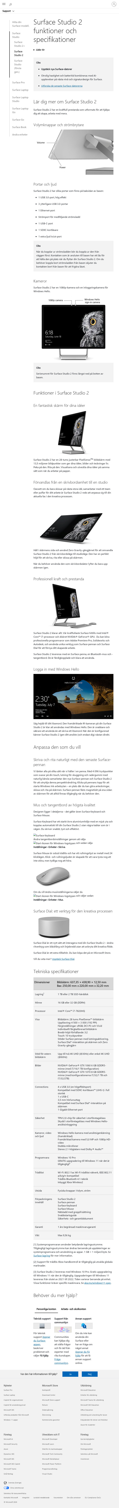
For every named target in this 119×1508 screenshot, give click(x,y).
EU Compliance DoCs (93, 1497)
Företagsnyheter (87, 1449)
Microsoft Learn (48, 1444)
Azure (6, 1449)
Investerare (85, 1459)
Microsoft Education (88, 1390)
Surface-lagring (41, 1255)
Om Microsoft (86, 1444)
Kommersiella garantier (51, 1420)
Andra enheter (20, 134)
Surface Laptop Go (20, 110)
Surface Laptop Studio (20, 99)
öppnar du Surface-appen (41, 1340)
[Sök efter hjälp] (10, 4)
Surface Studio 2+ (19, 43)
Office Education (87, 1410)
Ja (70, 1374)
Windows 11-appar (11, 1420)
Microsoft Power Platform (51, 1464)
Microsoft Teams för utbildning (92, 1400)
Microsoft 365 (9, 1410)
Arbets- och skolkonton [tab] (73, 1309)
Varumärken (58, 1497)
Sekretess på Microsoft (89, 1454)
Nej (90, 1374)
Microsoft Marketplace (50, 1459)
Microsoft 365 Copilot (12, 1464)
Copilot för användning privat (15, 1405)
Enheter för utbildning (89, 1395)
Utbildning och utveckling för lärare (94, 1415)
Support (6, 10)
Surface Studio (16, 34)
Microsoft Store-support (51, 1400)
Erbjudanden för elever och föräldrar (94, 1420)
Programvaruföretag (49, 1469)
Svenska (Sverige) (14, 1482)
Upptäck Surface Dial (63, 958)
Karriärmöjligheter (87, 1439)
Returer (45, 1405)
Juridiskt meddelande (41, 1497)
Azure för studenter (88, 1425)
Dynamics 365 (9, 1454)
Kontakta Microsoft (11, 1497)
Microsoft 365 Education (90, 1405)
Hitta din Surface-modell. (20, 23)
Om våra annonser (74, 1497)
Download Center (48, 1395)
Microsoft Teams (10, 1469)
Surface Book (19, 127)
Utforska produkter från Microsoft (16, 1415)
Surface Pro (18, 82)
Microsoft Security (10, 1444)
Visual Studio (47, 1474)
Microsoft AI (8, 1439)
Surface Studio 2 (18, 53)
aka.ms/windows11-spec (97, 1282)
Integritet (25, 1497)
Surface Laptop (20, 89)
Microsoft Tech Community (52, 1454)
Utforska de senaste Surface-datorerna (61, 85)
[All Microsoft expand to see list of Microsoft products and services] (4, 4)
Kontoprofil (46, 1390)
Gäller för (40, 49)
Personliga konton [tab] (46, 1309)
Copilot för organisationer (13, 1400)
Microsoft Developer (49, 1439)
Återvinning (46, 1415)
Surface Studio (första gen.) (18, 66)
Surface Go (18, 119)
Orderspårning (47, 1410)
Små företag (8, 1474)
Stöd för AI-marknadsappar (52, 1449)
